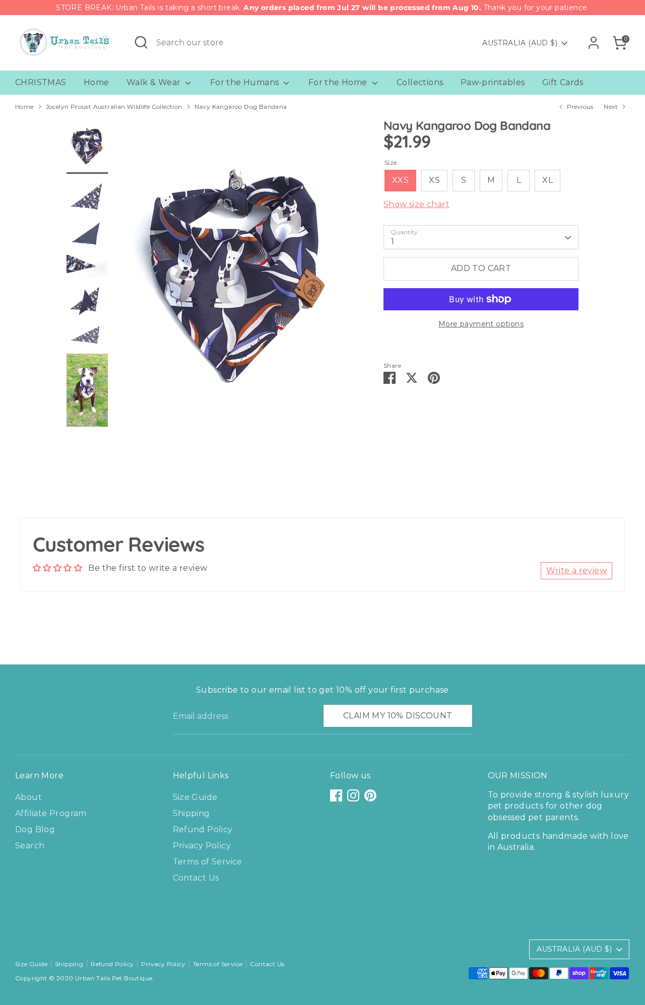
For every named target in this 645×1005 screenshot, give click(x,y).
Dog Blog (35, 829)
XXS (400, 180)
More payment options (481, 323)
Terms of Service (207, 861)
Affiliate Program (51, 813)
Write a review (576, 570)
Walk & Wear (154, 82)
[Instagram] (353, 795)
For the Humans (245, 82)
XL (547, 180)
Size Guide (195, 797)
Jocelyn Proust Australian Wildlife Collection (114, 106)
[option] (234, 281)
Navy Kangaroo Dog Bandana (241, 106)
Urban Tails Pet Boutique (114, 978)
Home (96, 82)
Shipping (191, 813)
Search (29, 845)
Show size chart (416, 204)
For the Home (338, 82)
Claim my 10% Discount (397, 715)
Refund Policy (203, 829)
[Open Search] (141, 42)
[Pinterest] (370, 795)
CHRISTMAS (41, 82)
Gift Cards (563, 82)
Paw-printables (493, 82)
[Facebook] (336, 795)
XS (434, 180)
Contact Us (196, 878)
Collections (420, 82)
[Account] (594, 43)
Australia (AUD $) (519, 42)
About (28, 797)
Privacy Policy (202, 845)
